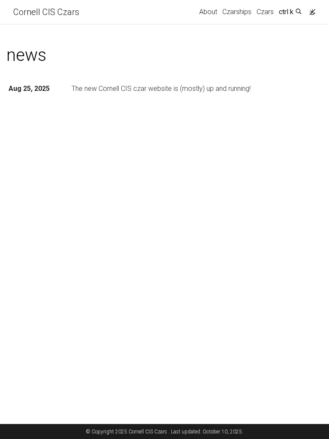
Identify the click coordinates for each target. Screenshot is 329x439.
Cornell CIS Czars (46, 12)
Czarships (236, 12)
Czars (265, 12)
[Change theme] (310, 9)
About (208, 12)
